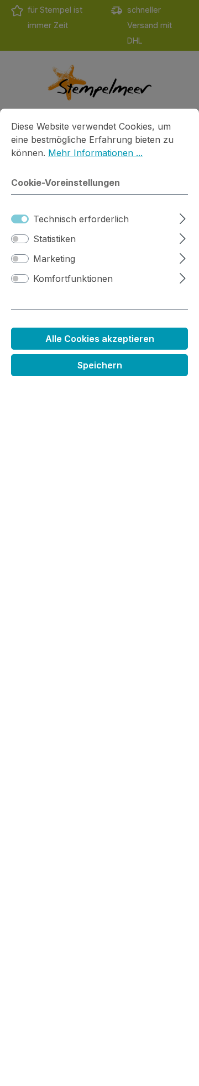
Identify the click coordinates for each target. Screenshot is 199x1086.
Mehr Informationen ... (95, 152)
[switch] (20, 238)
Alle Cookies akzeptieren (99, 338)
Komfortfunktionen (73, 278)
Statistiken (54, 238)
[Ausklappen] (182, 217)
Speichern (99, 365)
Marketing (54, 258)
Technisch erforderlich (81, 218)
